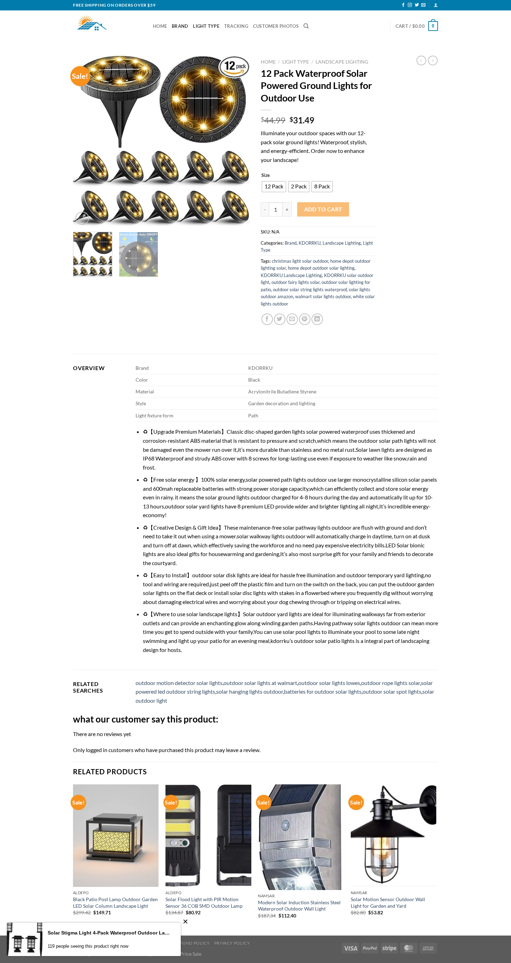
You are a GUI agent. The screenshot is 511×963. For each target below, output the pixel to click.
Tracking (236, 26)
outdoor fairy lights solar (295, 282)
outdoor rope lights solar (390, 682)
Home (160, 26)
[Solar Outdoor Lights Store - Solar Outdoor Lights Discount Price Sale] (108, 26)
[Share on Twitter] (279, 319)
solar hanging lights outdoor (249, 691)
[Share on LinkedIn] (317, 319)
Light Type (206, 26)
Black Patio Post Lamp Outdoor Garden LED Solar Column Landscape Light (115, 902)
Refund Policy (192, 943)
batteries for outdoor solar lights (323, 691)
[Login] (435, 5)
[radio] (274, 186)
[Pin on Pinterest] (304, 319)
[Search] (306, 26)
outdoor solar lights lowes (329, 682)
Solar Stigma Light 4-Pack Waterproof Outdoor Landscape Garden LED (109, 933)
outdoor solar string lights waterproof (310, 289)
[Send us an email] (423, 5)
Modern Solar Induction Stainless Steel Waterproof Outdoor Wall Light (299, 905)
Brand (180, 26)
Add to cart (323, 209)
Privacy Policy (232, 943)
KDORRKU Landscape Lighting (291, 275)
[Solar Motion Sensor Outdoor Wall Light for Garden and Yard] (394, 835)
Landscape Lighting (342, 62)
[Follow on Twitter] (417, 5)
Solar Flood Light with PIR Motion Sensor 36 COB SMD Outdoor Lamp (204, 902)
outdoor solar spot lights (392, 691)
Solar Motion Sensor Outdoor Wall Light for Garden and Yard (388, 902)
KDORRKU (310, 243)
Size (265, 175)
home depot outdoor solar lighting (321, 268)
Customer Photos (276, 26)
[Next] (238, 141)
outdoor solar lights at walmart (260, 682)
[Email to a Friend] (292, 319)
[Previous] (85, 141)
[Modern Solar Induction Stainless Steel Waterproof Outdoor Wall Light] (301, 837)
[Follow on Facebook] (403, 5)
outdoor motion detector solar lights (179, 682)
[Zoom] (82, 218)
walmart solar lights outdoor (323, 296)
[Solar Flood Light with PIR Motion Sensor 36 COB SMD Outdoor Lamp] (208, 835)
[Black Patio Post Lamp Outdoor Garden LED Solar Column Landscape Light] (116, 835)
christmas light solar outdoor (300, 261)
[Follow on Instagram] (410, 5)
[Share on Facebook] (267, 319)
